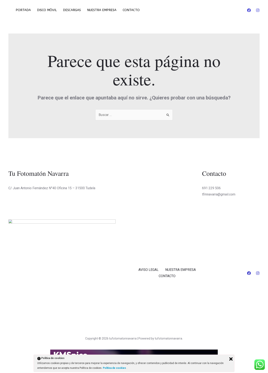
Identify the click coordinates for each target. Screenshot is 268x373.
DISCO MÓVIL (47, 10)
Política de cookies (115, 368)
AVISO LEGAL (148, 270)
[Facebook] (249, 10)
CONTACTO (131, 10)
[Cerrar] (231, 359)
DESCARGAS (72, 10)
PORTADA (23, 10)
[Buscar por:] (134, 115)
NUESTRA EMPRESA (101, 10)
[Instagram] (258, 10)
